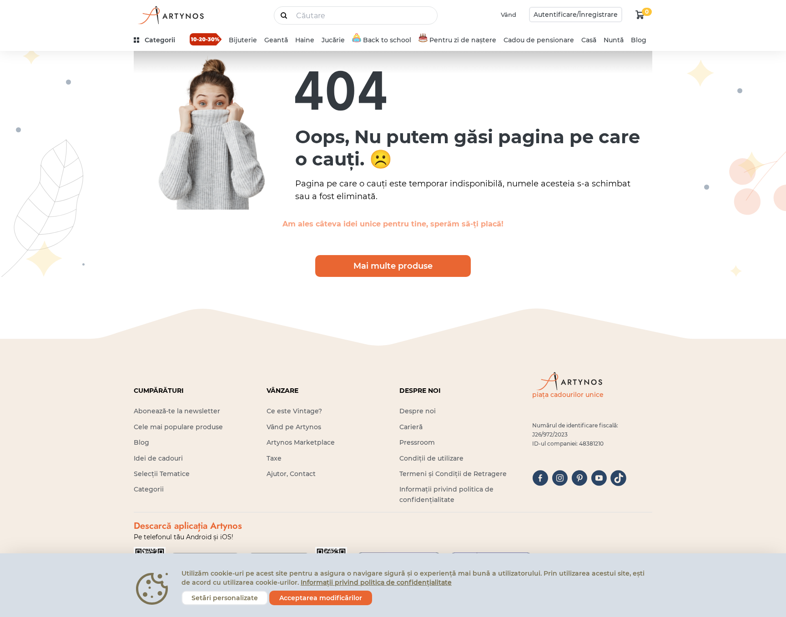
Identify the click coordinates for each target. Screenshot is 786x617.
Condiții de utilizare (431, 458)
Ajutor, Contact (291, 474)
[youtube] (599, 478)
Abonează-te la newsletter (177, 411)
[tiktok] (618, 478)
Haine (304, 40)
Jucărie (333, 40)
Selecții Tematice (162, 474)
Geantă (276, 40)
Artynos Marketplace (301, 442)
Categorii (149, 489)
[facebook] (540, 478)
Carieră (411, 427)
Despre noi (417, 411)
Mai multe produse (393, 266)
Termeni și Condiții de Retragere (453, 474)
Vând (508, 14)
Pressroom (417, 442)
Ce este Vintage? (294, 411)
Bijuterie (243, 40)
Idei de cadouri (158, 458)
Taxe (274, 458)
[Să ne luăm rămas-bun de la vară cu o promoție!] (206, 39)
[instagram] (560, 478)
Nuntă (614, 40)
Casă (588, 40)
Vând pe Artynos (294, 427)
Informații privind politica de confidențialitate (376, 582)
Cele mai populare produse (178, 427)
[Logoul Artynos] (170, 14)
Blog (638, 40)
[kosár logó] (640, 14)
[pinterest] (579, 478)
